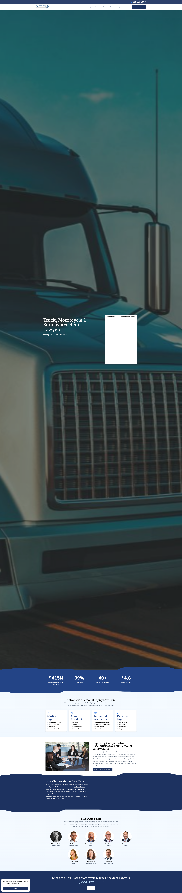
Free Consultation (139, 7)
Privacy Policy (14, 885)
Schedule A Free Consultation (102, 769)
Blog (118, 7)
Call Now (91, 888)
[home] (43, 7)
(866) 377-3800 (91, 882)
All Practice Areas (103, 7)
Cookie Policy (6, 885)
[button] (66, 7)
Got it (15, 888)
